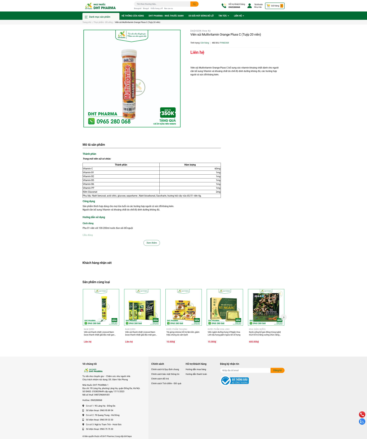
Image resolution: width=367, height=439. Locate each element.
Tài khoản (258, 4)
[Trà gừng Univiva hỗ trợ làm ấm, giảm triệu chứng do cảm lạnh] (183, 307)
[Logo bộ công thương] (234, 380)
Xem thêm (152, 242)
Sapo (129, 436)
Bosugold (137, 8)
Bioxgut (146, 8)
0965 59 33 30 (106, 419)
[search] (194, 4)
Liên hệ (238, 15)
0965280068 (234, 7)
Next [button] (283, 317)
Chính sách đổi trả (160, 378)
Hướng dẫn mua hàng (196, 369)
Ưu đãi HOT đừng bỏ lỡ (201, 15)
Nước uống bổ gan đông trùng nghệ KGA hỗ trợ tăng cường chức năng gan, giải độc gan (265, 335)
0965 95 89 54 (106, 410)
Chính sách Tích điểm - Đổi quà (166, 383)
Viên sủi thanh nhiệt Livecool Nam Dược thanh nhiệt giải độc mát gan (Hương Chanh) (140, 335)
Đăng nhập (258, 7)
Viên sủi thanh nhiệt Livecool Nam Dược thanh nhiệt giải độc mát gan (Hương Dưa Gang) (99, 335)
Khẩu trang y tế (157, 8)
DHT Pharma (108, 436)
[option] (131, 78)
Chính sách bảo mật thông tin (165, 374)
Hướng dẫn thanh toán (196, 374)
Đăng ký (277, 370)
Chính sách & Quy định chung (165, 369)
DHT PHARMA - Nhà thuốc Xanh (166, 15)
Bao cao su (168, 8)
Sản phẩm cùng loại (96, 282)
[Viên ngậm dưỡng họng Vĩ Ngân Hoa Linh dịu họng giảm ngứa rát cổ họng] (224, 307)
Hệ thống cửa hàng (133, 15)
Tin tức (222, 15)
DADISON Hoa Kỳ (200, 30)
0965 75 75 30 (106, 429)
